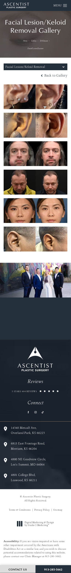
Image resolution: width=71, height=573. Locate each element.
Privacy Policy (42, 509)
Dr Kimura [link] (44, 41)
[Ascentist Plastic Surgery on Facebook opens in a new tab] (28, 412)
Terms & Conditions (20, 509)
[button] (65, 5)
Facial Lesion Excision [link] (35, 48)
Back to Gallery (55, 75)
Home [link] (25, 41)
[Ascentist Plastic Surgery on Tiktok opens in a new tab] (42, 412)
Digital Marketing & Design (39, 524)
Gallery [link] (33, 41)
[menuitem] (28, 412)
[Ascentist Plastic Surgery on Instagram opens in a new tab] (35, 412)
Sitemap (57, 509)
